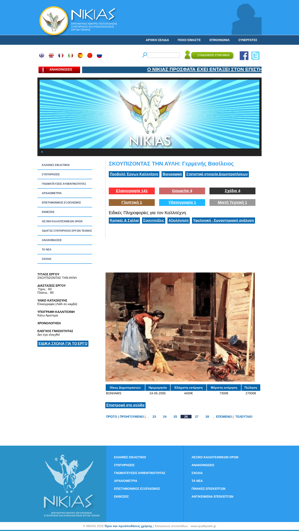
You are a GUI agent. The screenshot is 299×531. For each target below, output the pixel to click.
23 (154, 416)
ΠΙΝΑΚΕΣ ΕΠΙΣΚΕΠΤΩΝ (208, 488)
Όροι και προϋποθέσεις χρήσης (128, 526)
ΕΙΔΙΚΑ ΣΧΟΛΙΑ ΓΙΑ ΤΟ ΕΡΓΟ (63, 343)
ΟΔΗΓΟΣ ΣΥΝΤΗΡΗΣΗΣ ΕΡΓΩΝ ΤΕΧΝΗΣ (67, 230)
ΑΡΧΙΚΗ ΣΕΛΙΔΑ (157, 40)
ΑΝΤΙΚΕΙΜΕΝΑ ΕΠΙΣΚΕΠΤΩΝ (212, 496)
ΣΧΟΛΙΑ (46, 258)
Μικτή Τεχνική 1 (232, 202)
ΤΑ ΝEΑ (46, 249)
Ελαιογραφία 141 (132, 191)
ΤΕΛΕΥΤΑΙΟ (243, 416)
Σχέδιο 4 (232, 191)
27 (197, 416)
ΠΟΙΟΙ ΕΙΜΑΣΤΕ (189, 40)
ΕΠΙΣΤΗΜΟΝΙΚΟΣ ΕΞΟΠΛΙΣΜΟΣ (61, 202)
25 (175, 416)
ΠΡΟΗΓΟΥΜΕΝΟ (132, 416)
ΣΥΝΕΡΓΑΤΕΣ (247, 40)
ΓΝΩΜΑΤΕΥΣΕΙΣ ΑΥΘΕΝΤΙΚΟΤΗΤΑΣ (64, 183)
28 (207, 416)
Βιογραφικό (172, 174)
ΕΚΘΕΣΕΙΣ (48, 212)
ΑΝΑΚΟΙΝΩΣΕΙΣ (52, 240)
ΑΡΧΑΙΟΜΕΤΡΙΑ (52, 193)
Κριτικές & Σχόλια (124, 220)
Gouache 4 (182, 191)
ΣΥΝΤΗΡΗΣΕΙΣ (51, 174)
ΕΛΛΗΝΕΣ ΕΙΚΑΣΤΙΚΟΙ (55, 165)
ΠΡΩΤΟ (111, 416)
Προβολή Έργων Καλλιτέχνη (134, 174)
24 (165, 416)
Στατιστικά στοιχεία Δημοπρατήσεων (217, 174)
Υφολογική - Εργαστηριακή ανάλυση (223, 220)
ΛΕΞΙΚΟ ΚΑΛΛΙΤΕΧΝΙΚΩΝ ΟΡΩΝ (62, 221)
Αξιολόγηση (179, 220)
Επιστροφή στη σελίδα (125, 405)
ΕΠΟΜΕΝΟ (224, 416)
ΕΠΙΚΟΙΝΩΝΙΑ (219, 40)
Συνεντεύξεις (153, 220)
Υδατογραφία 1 (182, 202)
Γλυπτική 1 (131, 202)
